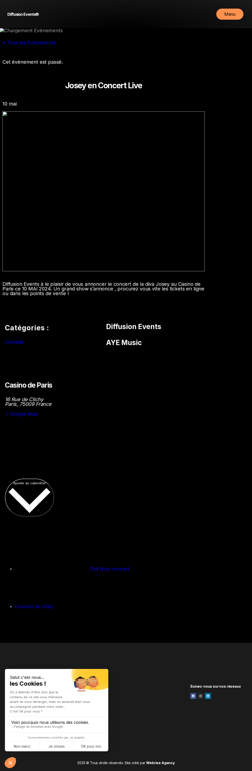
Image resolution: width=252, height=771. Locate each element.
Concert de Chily (34, 606)
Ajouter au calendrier (29, 483)
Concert (14, 342)
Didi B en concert (109, 569)
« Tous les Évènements (29, 42)
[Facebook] (193, 696)
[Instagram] (201, 696)
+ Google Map (21, 414)
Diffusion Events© (23, 14)
